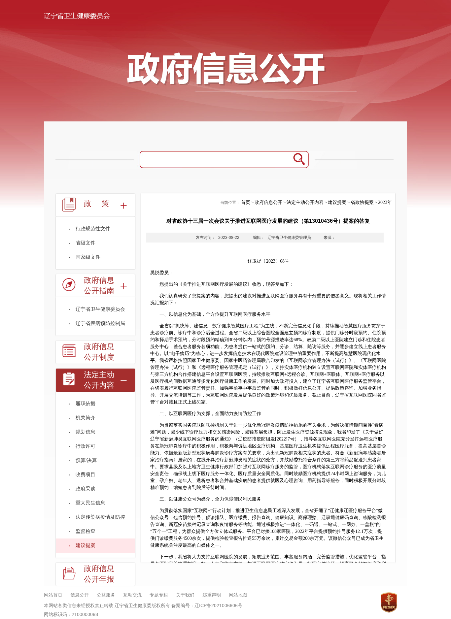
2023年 (385, 202)
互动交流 (132, 595)
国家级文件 (88, 257)
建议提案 (85, 545)
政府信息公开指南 (99, 285)
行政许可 (85, 446)
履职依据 (85, 403)
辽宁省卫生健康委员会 (100, 309)
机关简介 (85, 417)
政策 (101, 204)
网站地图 (238, 595)
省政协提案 (362, 202)
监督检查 (85, 531)
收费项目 (85, 474)
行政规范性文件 (93, 228)
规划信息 (85, 432)
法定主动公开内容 (99, 380)
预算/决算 (86, 460)
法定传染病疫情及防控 (100, 517)
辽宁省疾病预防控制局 (100, 323)
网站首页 (53, 595)
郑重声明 (211, 595)
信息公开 (79, 595)
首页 (245, 202)
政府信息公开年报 (99, 574)
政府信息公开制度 (99, 351)
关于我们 (185, 595)
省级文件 (85, 242)
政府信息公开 (268, 202)
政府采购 (85, 488)
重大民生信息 (90, 502)
